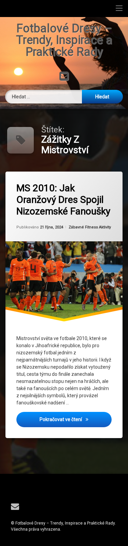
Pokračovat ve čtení (76, 419)
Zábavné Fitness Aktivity (90, 227)
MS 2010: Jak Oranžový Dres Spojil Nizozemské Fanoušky (63, 199)
